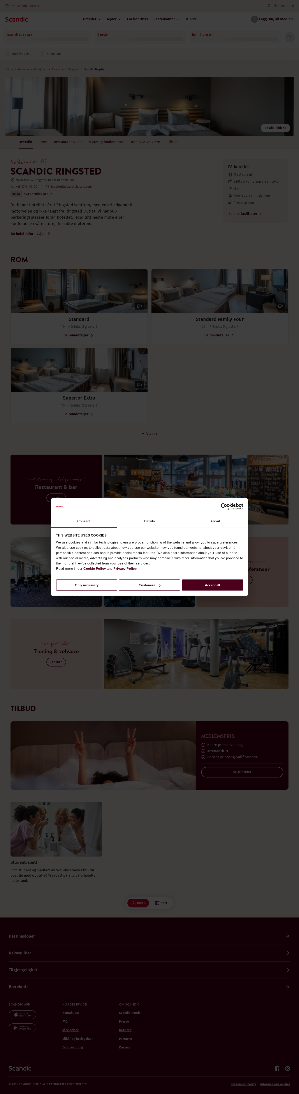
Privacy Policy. (125, 568)
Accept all (212, 585)
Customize (147, 585)
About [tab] (215, 521)
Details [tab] (149, 521)
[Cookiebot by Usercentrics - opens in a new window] (224, 506)
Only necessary (86, 585)
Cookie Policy (94, 568)
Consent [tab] (83, 521)
